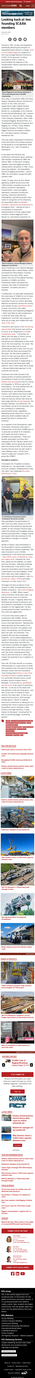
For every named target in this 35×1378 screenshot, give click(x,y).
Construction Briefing (9, 1323)
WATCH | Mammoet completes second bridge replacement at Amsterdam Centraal (17, 1016)
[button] (31, 1065)
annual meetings (23, 401)
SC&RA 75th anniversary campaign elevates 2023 (17, 755)
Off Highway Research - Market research (17, 1336)
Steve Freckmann (21, 729)
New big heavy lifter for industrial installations (13, 918)
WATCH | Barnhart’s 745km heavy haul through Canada (15, 888)
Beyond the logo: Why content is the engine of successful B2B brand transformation (17, 1223)
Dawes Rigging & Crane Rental (13, 727)
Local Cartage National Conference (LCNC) (21, 720)
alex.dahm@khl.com (22, 1251)
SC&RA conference (11, 729)
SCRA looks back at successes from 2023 (16, 749)
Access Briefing (7, 1318)
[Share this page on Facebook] (10, 39)
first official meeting (28, 727)
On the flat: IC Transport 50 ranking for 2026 (15, 1196)
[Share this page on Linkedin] (20, 39)
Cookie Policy (26, 1363)
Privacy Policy (16, 1363)
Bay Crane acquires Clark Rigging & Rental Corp (16, 1201)
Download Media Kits (9, 1355)
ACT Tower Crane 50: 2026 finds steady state (15, 1207)
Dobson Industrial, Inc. (11, 724)
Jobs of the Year (7, 323)
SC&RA (8, 720)
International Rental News (11, 1328)
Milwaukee (16, 735)
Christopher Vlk (10, 731)
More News (30, 954)
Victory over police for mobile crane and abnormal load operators (16, 1190)
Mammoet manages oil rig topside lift (15, 829)
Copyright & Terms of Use (23, 1369)
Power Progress (7, 1333)
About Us (7, 1363)
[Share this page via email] (25, 39)
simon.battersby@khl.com (20, 1262)
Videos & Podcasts (9, 959)
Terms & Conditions (14, 1373)
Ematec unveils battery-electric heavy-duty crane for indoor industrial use (17, 767)
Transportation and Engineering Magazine (16, 733)
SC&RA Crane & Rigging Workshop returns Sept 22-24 (20, 1063)
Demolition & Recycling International (15, 1326)
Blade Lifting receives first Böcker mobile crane (16, 948)
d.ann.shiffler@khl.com (23, 1242)
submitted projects (25, 306)
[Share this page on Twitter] (15, 39)
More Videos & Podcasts (25, 1052)
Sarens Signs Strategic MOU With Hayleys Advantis (16, 1168)
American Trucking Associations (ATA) (15, 722)
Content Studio (8, 1369)
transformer (9, 735)
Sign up (17, 1091)
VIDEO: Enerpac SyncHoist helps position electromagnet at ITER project (16, 986)
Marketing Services (9, 1351)
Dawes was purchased (10, 382)
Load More (17, 1145)
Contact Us (10, 1366)
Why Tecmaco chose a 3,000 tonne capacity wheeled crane (17, 858)
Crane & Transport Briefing (11, 1321)
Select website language (14, 1)
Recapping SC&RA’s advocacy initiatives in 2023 (16, 761)
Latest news (6, 773)
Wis (22, 735)
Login (28, 6)
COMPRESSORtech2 (9, 1331)
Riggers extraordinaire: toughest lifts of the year (16, 1212)
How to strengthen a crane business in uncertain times (15, 1046)
